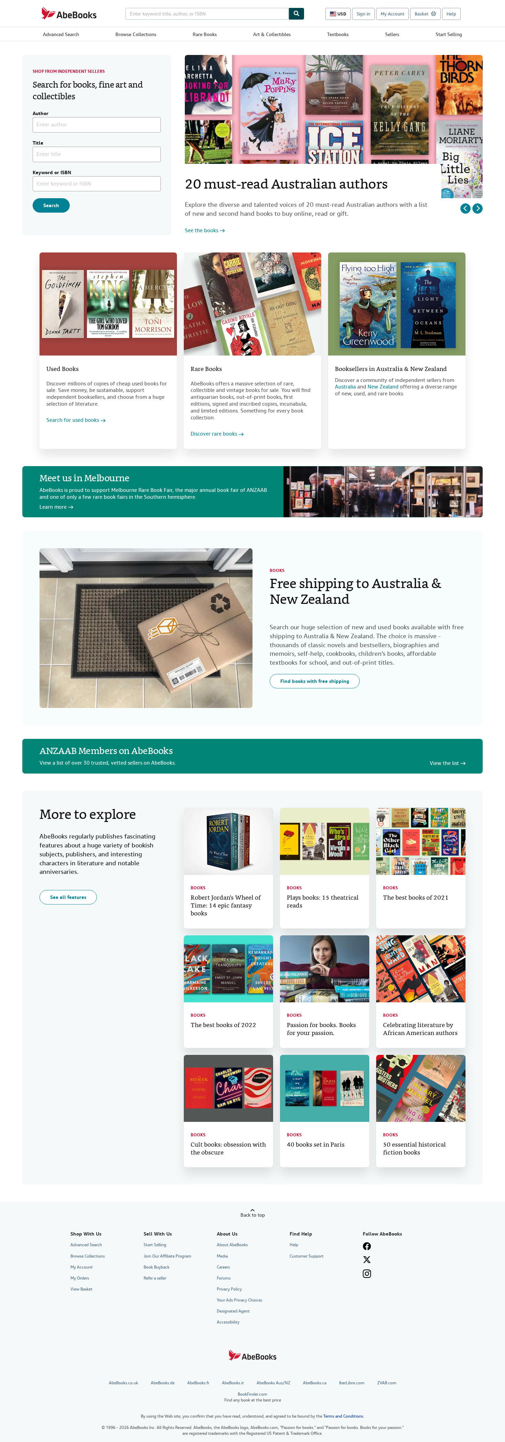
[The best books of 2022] (228, 968)
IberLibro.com (351, 1383)
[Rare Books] (252, 304)
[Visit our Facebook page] (367, 1246)
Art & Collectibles (272, 34)
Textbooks (338, 34)
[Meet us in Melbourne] (383, 491)
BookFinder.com (252, 1397)
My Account (392, 14)
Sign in (363, 14)
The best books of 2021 (416, 898)
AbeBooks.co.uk (123, 1383)
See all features (68, 897)
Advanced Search (61, 34)
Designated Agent (233, 1311)
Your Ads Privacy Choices (239, 1300)
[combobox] (207, 14)
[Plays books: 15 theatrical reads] (324, 841)
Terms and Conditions (343, 1416)
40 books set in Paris (316, 1145)
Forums (224, 1278)
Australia (345, 386)
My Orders (79, 1278)
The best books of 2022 (223, 1025)
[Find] (296, 14)
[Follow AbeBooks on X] (367, 1259)
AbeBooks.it (233, 1383)
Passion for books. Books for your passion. (321, 1029)
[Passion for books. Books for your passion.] (324, 968)
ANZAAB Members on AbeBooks (106, 752)
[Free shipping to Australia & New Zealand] (146, 628)
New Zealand (383, 386)
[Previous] (465, 208)
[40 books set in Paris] (324, 1088)
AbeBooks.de (163, 1383)
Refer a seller (155, 1278)
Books (277, 570)
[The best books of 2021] (420, 841)
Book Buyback (156, 1267)
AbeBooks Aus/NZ (273, 1383)
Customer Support (307, 1256)
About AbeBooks (232, 1245)
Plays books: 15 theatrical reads (323, 902)
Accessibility (228, 1322)
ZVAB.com (386, 1383)
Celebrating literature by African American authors (420, 1029)
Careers (223, 1267)
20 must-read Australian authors (286, 185)
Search (51, 205)
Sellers (392, 34)
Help (451, 14)
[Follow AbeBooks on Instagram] (367, 1273)
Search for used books (72, 420)
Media (222, 1256)
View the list (444, 763)
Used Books (62, 369)
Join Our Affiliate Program (167, 1256)
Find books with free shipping (314, 681)
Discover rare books (214, 434)
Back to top (252, 1215)
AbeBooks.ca (314, 1383)
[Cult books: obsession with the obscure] (228, 1088)
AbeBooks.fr (198, 1383)
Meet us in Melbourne (84, 479)
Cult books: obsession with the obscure (228, 1149)
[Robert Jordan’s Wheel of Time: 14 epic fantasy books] (228, 841)
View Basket (81, 1289)
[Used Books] (108, 304)
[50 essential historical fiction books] (420, 1088)
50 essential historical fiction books (414, 1149)
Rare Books (205, 34)
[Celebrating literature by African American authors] (420, 968)
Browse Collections (135, 34)
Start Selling (449, 34)
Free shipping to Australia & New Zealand (355, 592)
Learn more (53, 507)
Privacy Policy (229, 1289)
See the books (201, 230)
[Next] (477, 208)
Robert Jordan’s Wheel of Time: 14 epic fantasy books (226, 906)
